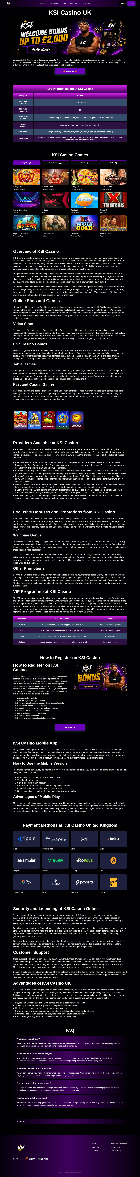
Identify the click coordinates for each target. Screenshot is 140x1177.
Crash (82, 163)
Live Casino (54, 163)
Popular (25, 163)
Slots (112, 163)
